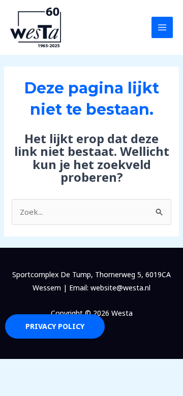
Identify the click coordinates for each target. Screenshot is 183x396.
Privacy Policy (54, 326)
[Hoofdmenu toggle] (162, 28)
